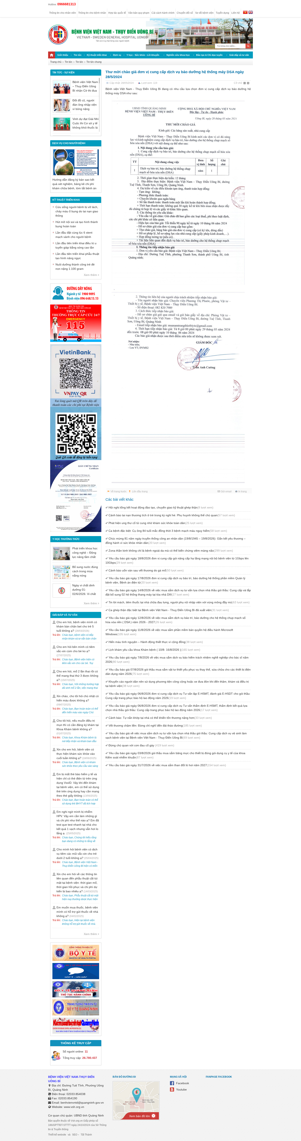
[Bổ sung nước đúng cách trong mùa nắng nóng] (61, 572)
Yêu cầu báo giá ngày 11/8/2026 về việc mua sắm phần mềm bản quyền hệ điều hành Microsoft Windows (169, 632)
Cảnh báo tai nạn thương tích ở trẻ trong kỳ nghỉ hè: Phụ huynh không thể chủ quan (172, 515)
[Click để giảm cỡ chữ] (244, 83)
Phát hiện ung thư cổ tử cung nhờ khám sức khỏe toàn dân (156, 523)
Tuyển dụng (222, 12)
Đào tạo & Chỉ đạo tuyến (209, 55)
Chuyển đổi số (185, 12)
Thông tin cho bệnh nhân (92, 12)
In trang (242, 491)
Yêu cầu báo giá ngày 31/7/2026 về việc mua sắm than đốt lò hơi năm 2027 (167, 765)
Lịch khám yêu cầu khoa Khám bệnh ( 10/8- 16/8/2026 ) (154, 649)
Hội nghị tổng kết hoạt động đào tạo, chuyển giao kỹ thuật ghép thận (161, 507)
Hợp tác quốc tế (117, 12)
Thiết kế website (57, 1134)
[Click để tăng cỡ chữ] (248, 83)
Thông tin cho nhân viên (62, 12)
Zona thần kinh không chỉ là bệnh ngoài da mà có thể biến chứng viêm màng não (171, 550)
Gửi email (226, 491)
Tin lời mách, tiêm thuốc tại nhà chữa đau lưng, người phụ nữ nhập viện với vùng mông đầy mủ (179, 602)
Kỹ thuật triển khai (97, 55)
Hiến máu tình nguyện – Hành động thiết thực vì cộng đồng (156, 642)
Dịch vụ (117, 55)
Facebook (182, 1083)
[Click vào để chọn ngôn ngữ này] (250, 13)
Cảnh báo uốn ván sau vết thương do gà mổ (146, 570)
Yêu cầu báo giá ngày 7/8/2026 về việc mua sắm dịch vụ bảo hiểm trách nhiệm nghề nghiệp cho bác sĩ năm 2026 (177, 659)
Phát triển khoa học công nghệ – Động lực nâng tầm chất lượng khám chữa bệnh (84, 557)
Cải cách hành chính (163, 12)
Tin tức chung (94, 61)
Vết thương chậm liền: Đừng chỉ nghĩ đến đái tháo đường (155, 725)
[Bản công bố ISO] (75, 531)
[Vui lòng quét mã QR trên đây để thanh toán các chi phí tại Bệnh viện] (75, 406)
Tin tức (77, 55)
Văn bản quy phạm (138, 12)
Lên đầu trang (140, 491)
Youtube (181, 1089)
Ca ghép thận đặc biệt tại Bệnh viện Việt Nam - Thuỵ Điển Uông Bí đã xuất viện (169, 610)
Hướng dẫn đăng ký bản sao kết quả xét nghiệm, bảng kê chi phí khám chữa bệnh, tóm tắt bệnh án (74, 184)
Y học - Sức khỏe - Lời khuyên (143, 55)
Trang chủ (55, 61)
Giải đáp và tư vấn (239, 55)
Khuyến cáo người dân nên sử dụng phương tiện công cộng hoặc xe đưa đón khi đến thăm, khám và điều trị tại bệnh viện (177, 684)
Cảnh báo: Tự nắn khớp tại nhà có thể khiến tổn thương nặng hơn (160, 717)
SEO (74, 1134)
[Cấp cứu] (75, 341)
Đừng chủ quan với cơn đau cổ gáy (141, 745)
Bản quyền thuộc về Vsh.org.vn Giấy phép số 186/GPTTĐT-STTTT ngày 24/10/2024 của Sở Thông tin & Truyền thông (77, 1125)
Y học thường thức (66, 539)
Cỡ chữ (238, 83)
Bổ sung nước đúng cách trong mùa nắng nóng (85, 571)
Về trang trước (119, 491)
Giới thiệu (62, 55)
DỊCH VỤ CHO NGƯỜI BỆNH (68, 143)
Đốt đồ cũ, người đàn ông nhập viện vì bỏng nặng (84, 105)
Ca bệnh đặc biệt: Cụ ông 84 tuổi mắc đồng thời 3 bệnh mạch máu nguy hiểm (168, 530)
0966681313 (66, 4)
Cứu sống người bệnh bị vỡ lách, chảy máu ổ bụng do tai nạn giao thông (76, 211)
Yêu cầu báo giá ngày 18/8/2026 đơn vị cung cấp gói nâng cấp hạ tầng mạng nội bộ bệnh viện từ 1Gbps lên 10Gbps (177, 560)
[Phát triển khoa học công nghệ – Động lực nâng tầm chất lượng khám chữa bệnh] (61, 553)
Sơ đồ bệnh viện (204, 12)
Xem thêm (90, 275)
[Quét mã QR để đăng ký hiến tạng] (75, 459)
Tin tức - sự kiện (63, 72)
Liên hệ (235, 12)
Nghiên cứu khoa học (178, 55)
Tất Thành (86, 1134)
